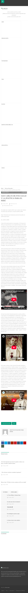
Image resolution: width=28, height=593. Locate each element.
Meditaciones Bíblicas (20, 590)
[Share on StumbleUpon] (24, 442)
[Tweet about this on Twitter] (5, 442)
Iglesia (3, 590)
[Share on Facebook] (2, 442)
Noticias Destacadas (9, 188)
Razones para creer (14, 203)
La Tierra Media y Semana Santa (13, 495)
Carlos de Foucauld (6, 423)
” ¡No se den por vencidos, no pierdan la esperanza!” (11, 472)
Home (2, 188)
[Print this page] (2, 446)
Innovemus (7, 587)
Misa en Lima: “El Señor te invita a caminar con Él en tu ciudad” (13, 482)
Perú (14, 423)
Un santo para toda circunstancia (13, 501)
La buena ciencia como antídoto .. (14, 520)
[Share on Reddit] (12, 442)
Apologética (11, 590)
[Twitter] (4, 4)
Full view (24, 192)
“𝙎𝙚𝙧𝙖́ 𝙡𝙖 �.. (10, 507)
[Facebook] (2, 4)
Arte (7, 590)
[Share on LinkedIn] (21, 442)
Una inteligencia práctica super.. (13, 513)
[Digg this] (9, 442)
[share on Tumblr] (18, 442)
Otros (11, 205)
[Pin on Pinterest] (15, 442)
